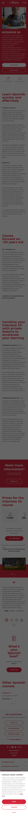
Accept (14, 801)
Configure (14, 807)
